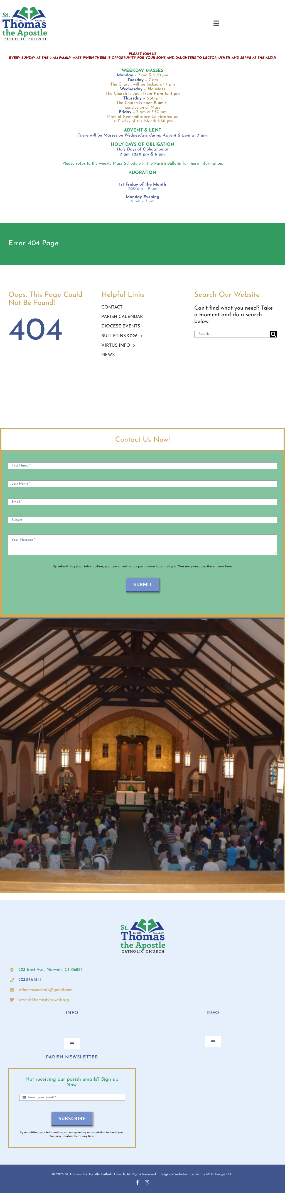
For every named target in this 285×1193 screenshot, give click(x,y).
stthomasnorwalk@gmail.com (45, 990)
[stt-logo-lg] (24, 7)
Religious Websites (173, 1174)
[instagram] (147, 1182)
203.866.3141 (29, 980)
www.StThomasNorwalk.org (43, 1000)
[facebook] (137, 1182)
